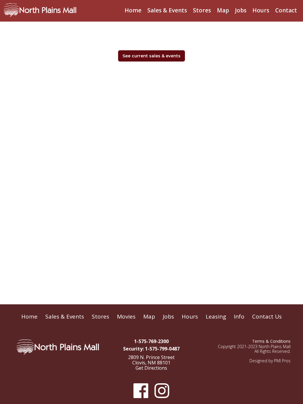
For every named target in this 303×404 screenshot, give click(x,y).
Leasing (216, 316)
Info (239, 316)
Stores (202, 10)
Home (133, 10)
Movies (126, 316)
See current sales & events (151, 56)
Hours (260, 10)
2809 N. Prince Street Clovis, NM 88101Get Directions (151, 363)
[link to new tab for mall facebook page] (140, 390)
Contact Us (267, 316)
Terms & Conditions (271, 341)
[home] (40, 8)
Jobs (240, 10)
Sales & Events (167, 10)
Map (223, 10)
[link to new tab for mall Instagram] (161, 390)
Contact (286, 10)
